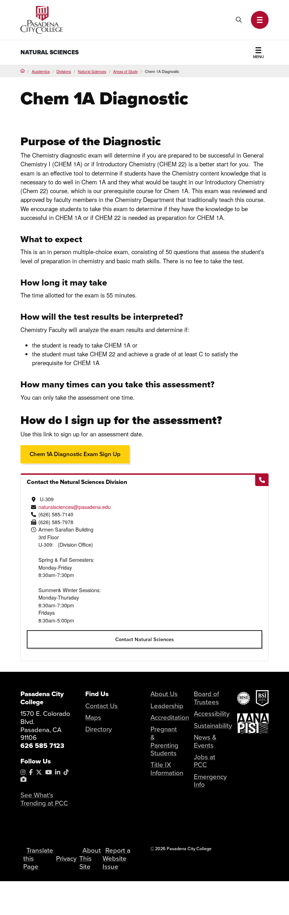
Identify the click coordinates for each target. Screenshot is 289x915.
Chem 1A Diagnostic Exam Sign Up (75, 454)
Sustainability (213, 726)
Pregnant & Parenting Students (164, 741)
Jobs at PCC (204, 761)
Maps (93, 718)
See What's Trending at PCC (44, 799)
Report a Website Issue (116, 858)
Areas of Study (125, 71)
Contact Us (101, 706)
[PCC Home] (41, 19)
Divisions (63, 71)
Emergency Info (210, 781)
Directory (98, 729)
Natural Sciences (49, 52)
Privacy (66, 859)
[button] (260, 20)
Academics (41, 71)
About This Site (89, 858)
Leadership (166, 706)
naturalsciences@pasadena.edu (74, 506)
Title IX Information (166, 769)
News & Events (205, 741)
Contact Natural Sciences (144, 639)
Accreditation (169, 718)
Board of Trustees (206, 698)
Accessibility (211, 714)
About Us (164, 694)
